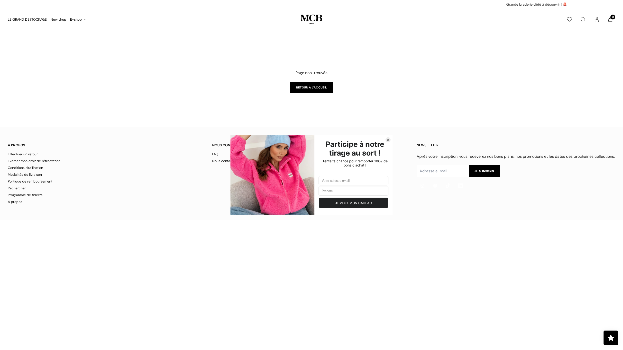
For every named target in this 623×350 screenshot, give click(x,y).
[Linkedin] (460, 185)
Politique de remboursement (30, 181)
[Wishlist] (569, 19)
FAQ (215, 154)
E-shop (76, 19)
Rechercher (17, 188)
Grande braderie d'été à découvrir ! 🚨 (312, 4)
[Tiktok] (447, 185)
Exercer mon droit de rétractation (34, 161)
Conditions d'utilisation (25, 168)
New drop (58, 19)
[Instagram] (422, 185)
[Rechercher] (583, 19)
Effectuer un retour (23, 154)
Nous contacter (224, 161)
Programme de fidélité (25, 195)
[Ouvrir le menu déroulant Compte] (597, 19)
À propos (15, 202)
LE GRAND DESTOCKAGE (27, 19)
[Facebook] (435, 185)
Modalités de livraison (25, 174)
